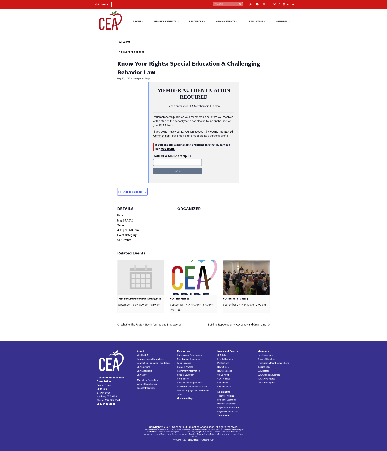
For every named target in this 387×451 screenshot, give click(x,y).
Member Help (186, 398)
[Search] (240, 4)
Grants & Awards (185, 367)
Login (249, 4)
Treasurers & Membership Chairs (273, 363)
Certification (183, 379)
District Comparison (226, 403)
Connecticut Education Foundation (153, 363)
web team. (168, 148)
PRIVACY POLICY (179, 440)
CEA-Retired (263, 371)
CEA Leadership (144, 371)
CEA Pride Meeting (179, 299)
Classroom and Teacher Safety (192, 386)
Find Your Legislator (226, 400)
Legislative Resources (227, 411)
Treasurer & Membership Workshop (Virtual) (139, 299)
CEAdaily (221, 355)
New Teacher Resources (188, 359)
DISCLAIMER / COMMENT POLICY (201, 440)
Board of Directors (266, 359)
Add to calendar (133, 192)
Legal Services (184, 363)
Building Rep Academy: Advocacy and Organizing (237, 324)
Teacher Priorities (225, 396)
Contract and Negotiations (189, 382)
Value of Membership (147, 384)
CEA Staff (142, 375)
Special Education (185, 375)
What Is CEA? (143, 355)
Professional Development (190, 355)
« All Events (123, 41)
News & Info (223, 367)
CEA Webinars (224, 386)
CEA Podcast (223, 379)
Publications (223, 363)
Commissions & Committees (150, 359)
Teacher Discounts (146, 388)
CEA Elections (143, 367)
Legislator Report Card (228, 407)
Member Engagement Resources (193, 390)
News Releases (224, 371)
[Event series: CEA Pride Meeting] (179, 310)
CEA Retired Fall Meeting (235, 299)
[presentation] (140, 277)
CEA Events (124, 239)
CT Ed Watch (223, 375)
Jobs (179, 394)
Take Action (223, 415)
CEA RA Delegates (266, 382)
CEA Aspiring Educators (269, 375)
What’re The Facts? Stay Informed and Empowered (151, 324)
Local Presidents (265, 355)
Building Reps (264, 367)
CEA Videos (222, 382)
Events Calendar (225, 359)
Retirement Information (188, 371)
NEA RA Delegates (266, 379)
